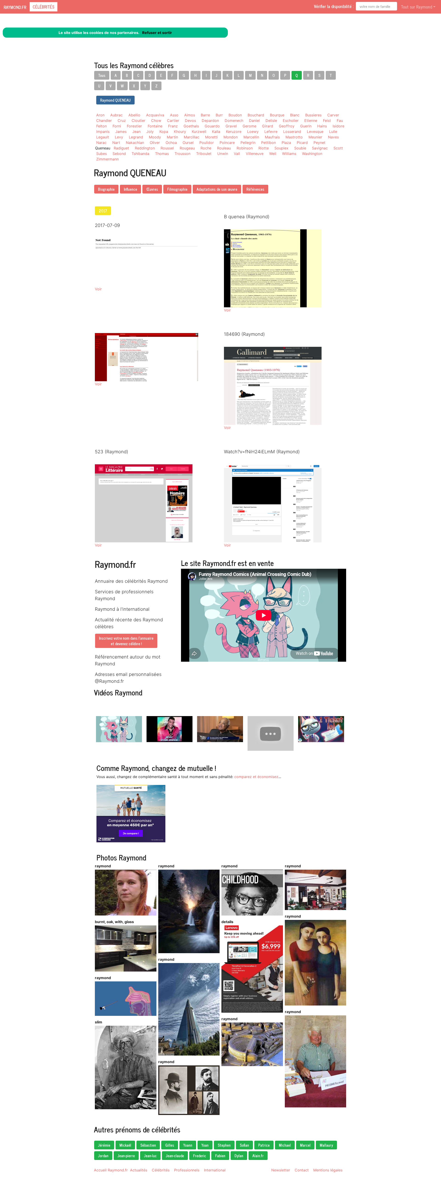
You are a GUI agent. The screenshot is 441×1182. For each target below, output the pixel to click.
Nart (116, 142)
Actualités (138, 1170)
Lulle (333, 131)
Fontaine (155, 126)
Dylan (239, 1156)
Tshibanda (140, 153)
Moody (155, 137)
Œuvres (152, 189)
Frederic (199, 1156)
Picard (302, 142)
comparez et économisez (256, 776)
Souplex (281, 148)
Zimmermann (107, 159)
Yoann (187, 1145)
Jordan (103, 1156)
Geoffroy (287, 126)
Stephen (224, 1145)
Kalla (216, 131)
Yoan (205, 1145)
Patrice (264, 1145)
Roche (206, 148)
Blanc (295, 115)
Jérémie (104, 1145)
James (121, 131)
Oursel (188, 142)
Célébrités (43, 6)
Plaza (286, 142)
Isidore (338, 126)
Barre (205, 115)
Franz (173, 126)
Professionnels (186, 1170)
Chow (156, 120)
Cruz (121, 120)
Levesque (315, 131)
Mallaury (326, 1145)
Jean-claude (175, 1156)
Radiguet (121, 148)
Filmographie (177, 189)
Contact (302, 1170)
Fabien (220, 1156)
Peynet (319, 142)
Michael (285, 1145)
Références (255, 189)
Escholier (290, 120)
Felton (101, 126)
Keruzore (234, 131)
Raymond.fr (15, 7)
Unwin (222, 153)
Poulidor (206, 142)
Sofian (244, 1145)
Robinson (244, 148)
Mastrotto (294, 137)
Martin (172, 137)
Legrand (136, 137)
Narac (101, 142)
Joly (150, 131)
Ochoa (171, 142)
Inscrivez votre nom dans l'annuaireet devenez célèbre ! (126, 641)
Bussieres (313, 115)
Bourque (277, 115)
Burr (219, 115)
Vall (237, 153)
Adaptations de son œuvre (217, 189)
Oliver (154, 142)
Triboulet (204, 153)
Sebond (119, 153)
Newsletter (280, 1170)
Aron (100, 115)
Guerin (306, 126)
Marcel (305, 1145)
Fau (339, 120)
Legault (102, 137)
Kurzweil (199, 131)
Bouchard (255, 115)
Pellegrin (248, 142)
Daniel (254, 120)
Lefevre (271, 131)
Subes (101, 153)
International (215, 1170)
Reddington (145, 148)
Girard (267, 126)
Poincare (227, 142)
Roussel (167, 148)
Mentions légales (327, 1170)
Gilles (169, 1145)
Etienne (310, 120)
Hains (322, 126)
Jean (136, 131)
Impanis (103, 131)
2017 (103, 211)
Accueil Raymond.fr (111, 1170)
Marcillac (191, 137)
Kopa (163, 131)
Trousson (182, 153)
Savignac (320, 148)
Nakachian (135, 142)
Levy (119, 137)
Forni (116, 126)
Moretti (211, 137)
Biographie (106, 189)
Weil (273, 153)
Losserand (292, 131)
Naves (333, 137)
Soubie (300, 148)
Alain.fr (258, 1156)
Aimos (189, 115)
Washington (312, 153)
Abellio (134, 115)
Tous (101, 75)
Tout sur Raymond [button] (416, 6)
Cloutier (138, 120)
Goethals (191, 126)
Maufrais (272, 137)
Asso (174, 115)
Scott (338, 148)
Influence (130, 189)
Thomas (162, 153)
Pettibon (268, 142)
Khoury (180, 131)
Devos (190, 120)
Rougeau (187, 148)
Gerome (249, 126)
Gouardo (212, 126)
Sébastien (148, 1145)
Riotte (263, 148)
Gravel (231, 126)
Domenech (234, 120)
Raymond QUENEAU (115, 100)
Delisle (271, 120)
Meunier (315, 137)
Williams (289, 153)
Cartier (173, 120)
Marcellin (251, 137)
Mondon (230, 137)
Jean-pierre (126, 1156)
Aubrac (116, 115)
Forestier (134, 126)
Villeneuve (254, 153)
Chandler (104, 120)
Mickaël (125, 1145)
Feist (327, 120)
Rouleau (224, 148)
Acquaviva (155, 115)
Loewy (253, 131)
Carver (333, 115)
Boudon (235, 115)
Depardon (210, 120)
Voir (98, 289)
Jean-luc (150, 1156)
